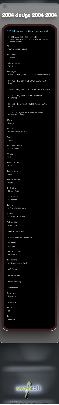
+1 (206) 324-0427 (15, 402)
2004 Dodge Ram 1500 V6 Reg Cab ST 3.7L (27, 31)
